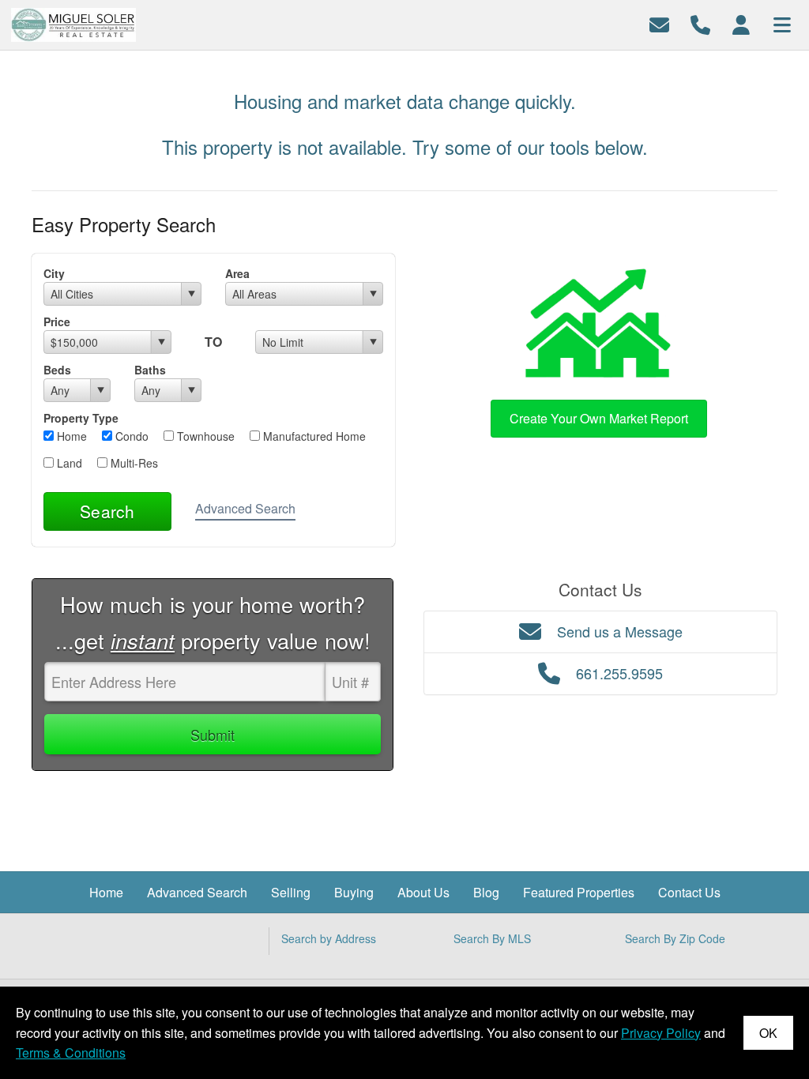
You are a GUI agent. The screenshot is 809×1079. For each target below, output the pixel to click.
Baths (150, 370)
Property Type (81, 418)
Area (237, 273)
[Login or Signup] (741, 23)
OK (768, 1033)
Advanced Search (245, 508)
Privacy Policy (661, 1033)
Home (70, 436)
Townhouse (204, 436)
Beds (57, 370)
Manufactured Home (313, 436)
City (54, 273)
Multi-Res (132, 463)
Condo (130, 436)
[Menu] (782, 23)
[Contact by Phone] (700, 23)
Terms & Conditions (71, 1052)
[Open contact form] (659, 23)
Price (56, 321)
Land (68, 463)
